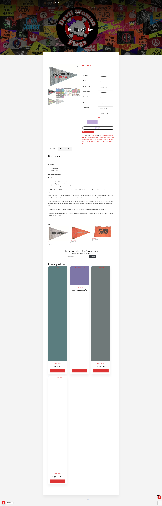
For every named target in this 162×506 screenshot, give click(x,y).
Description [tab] (53, 148)
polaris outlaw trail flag (97, 141)
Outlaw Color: (86, 97)
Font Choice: (86, 107)
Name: (84, 102)
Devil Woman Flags (55, 2)
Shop (79, 12)
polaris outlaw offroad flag (103, 139)
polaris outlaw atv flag (87, 137)
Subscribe (93, 256)
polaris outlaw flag (91, 139)
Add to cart (92, 122)
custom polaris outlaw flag (106, 135)
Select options (57, 370)
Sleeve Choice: (86, 86)
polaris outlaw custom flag (99, 137)
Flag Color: (85, 81)
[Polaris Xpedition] (80, 233)
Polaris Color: (86, 91)
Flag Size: (85, 75)
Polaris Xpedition (73, 240)
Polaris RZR (94, 238)
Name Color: (86, 113)
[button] (77, 67)
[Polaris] (58, 233)
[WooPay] (98, 128)
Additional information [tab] (64, 148)
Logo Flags (94, 135)
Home (76, 12)
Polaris (49, 241)
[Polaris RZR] (102, 232)
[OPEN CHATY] (3, 502)
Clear (99, 117)
